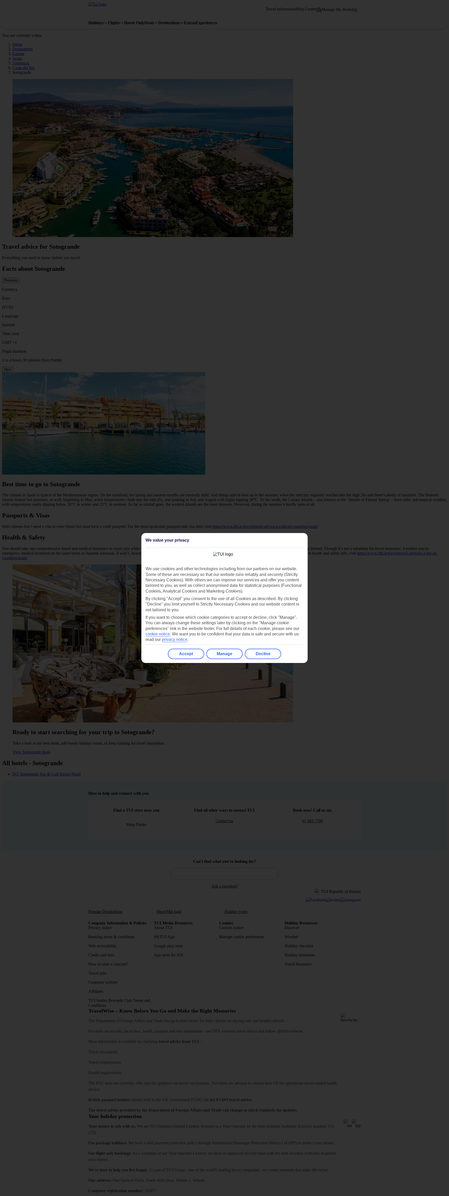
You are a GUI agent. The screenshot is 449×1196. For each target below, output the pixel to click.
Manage (224, 654)
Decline (263, 654)
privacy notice (174, 639)
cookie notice (158, 634)
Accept (186, 654)
